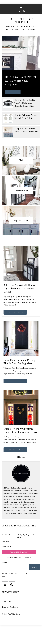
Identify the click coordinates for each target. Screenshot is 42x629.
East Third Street (21, 21)
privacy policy (17, 557)
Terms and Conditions (10, 607)
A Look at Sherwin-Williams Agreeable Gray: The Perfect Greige (19, 288)
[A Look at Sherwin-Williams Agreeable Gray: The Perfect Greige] (21, 247)
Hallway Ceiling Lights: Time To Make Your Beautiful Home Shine (24, 103)
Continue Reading (15, 312)
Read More (12, 91)
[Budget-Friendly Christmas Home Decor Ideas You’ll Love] (21, 391)
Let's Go (35, 567)
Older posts (21, 457)
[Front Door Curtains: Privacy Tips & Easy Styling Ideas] (21, 322)
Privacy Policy (7, 601)
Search (4, 562)
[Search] (19, 11)
